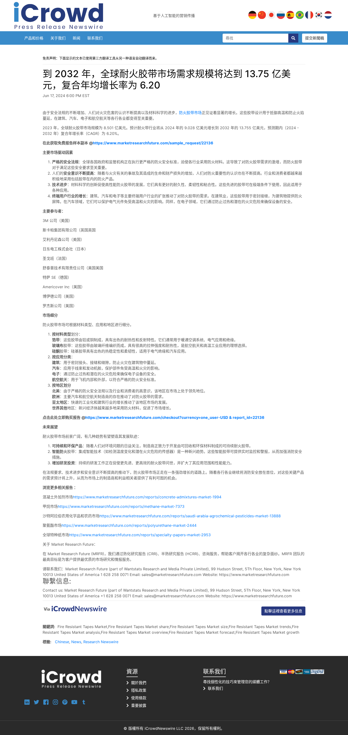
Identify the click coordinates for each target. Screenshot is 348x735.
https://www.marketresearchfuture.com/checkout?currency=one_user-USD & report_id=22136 (174, 417)
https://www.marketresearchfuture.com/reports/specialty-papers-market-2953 (140, 534)
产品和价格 (33, 38)
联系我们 (95, 38)
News (76, 641)
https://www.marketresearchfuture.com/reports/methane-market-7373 (121, 506)
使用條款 (138, 697)
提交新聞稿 (314, 38)
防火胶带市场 (190, 112)
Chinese (62, 641)
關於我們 (138, 682)
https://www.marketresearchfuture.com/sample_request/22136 (153, 143)
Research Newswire (100, 641)
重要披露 (138, 705)
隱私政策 (138, 690)
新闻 (76, 38)
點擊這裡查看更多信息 (283, 611)
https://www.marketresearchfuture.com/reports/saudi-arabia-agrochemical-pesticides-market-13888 (190, 516)
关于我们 (58, 38)
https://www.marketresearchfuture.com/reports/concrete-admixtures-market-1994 (147, 497)
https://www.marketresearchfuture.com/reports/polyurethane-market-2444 (129, 525)
